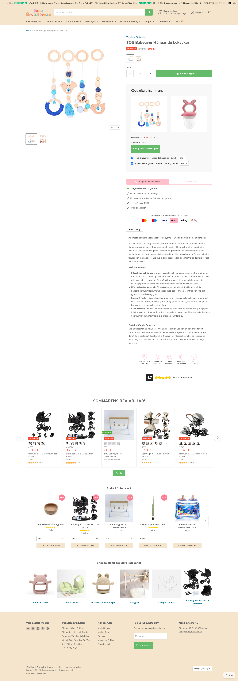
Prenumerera (143, 645)
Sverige (201, 668)
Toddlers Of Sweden (136, 37)
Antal (128, 67)
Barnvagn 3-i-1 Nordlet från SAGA (193, 455)
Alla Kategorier (34, 21)
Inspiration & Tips (106, 640)
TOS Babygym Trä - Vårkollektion (113, 455)
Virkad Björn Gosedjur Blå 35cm (76, 640)
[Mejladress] (28, 628)
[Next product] (206, 521)
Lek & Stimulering (129, 21)
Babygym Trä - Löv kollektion (75, 636)
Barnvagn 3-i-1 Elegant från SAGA (155, 455)
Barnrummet (72, 21)
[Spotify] (48, 628)
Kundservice (164, 21)
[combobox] (182, 158)
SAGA (30, 459)
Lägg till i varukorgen (145, 148)
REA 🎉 (179, 21)
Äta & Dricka (54, 21)
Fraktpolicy (41, 667)
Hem (28, 30)
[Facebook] (33, 628)
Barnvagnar (91, 21)
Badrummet (108, 21)
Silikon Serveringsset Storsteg (75, 632)
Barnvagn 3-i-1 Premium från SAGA (42, 455)
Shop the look (104, 644)
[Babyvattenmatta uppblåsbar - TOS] (187, 508)
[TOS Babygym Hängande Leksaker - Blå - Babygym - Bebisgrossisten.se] (31, 139)
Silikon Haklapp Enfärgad (73, 628)
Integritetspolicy (55, 667)
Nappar (148, 21)
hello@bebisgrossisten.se (190, 631)
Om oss (101, 636)
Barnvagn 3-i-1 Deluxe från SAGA (79, 455)
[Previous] (20, 437)
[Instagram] (38, 628)
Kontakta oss (104, 628)
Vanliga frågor (104, 632)
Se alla (119, 473)
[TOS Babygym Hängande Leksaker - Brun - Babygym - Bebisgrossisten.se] (42, 139)
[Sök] (149, 12)
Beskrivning (134, 229)
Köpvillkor (30, 667)
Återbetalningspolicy (73, 667)
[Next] (217, 437)
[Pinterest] (43, 628)
